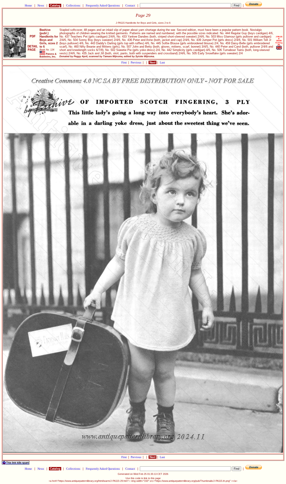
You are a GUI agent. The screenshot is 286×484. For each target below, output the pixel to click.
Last (162, 62)
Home (28, 5)
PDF (32, 36)
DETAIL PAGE (32, 46)
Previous (136, 62)
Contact (130, 5)
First (124, 62)
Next (152, 62)
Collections (73, 5)
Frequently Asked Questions (102, 5)
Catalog (55, 5)
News (41, 5)
